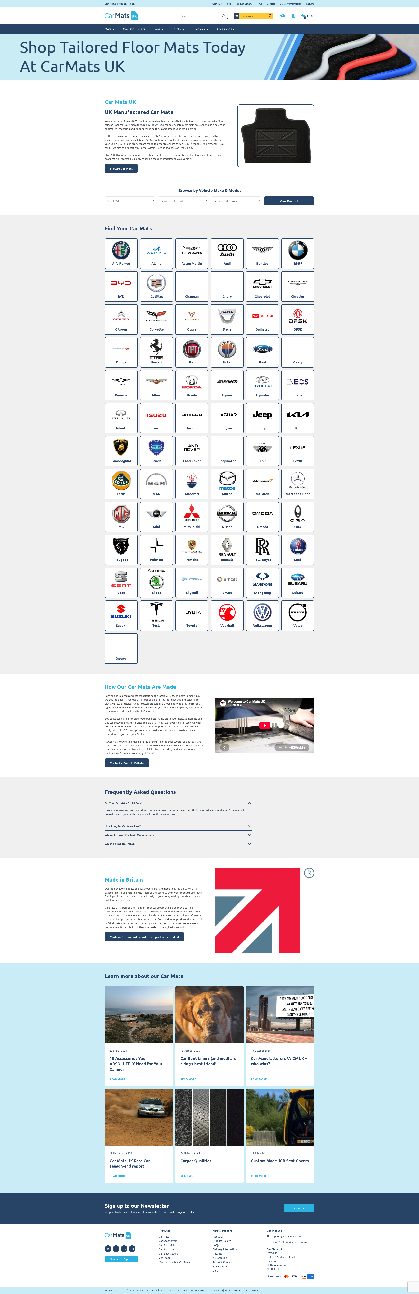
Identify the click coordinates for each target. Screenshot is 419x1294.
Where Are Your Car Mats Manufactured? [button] (130, 835)
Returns (310, 3)
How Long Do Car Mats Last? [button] (123, 826)
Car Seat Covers (168, 1240)
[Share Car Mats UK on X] (108, 1248)
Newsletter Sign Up (121, 1259)
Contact (271, 3)
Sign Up (299, 1208)
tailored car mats (128, 695)
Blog (228, 3)
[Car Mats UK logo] (128, 1235)
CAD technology (175, 695)
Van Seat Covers (168, 1253)
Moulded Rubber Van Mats (174, 1262)
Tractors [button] (199, 29)
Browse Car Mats (121, 168)
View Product (289, 201)
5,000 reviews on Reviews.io (127, 154)
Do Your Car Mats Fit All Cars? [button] (123, 803)
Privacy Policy (221, 1266)
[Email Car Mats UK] (132, 1248)
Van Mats (164, 1257)
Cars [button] (108, 29)
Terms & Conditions (224, 1262)
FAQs (259, 3)
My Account (220, 1257)
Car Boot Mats (167, 1245)
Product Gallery (244, 3)
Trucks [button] (177, 29)
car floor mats (117, 124)
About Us (217, 3)
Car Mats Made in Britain (127, 763)
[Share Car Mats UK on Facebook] (116, 1248)
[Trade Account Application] (282, 16)
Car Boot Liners (134, 29)
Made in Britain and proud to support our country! (144, 937)
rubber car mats (166, 120)
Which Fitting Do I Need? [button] (120, 843)
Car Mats (164, 1236)
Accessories (225, 29)
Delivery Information (290, 3)
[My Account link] (293, 16)
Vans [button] (156, 29)
